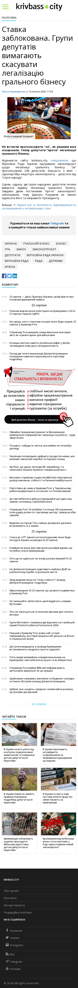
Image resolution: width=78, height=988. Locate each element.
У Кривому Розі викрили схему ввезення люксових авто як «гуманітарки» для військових (40, 334)
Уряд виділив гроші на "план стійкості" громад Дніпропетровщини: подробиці (37, 581)
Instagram (16, 945)
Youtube (15, 969)
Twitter (15, 938)
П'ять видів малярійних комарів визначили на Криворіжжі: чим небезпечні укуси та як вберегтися (40, 659)
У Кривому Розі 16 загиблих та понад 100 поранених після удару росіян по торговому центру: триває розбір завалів (42, 512)
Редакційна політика (18, 912)
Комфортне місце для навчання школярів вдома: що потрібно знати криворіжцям (40, 549)
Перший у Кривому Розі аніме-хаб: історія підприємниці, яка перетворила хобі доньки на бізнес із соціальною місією (41, 636)
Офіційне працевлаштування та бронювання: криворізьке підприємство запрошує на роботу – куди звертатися (42, 435)
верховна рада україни (45, 255)
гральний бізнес (36, 243)
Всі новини (39, 704)
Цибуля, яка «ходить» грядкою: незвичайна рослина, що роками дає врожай (41, 690)
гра (7, 249)
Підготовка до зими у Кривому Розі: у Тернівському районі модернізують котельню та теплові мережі (40, 489)
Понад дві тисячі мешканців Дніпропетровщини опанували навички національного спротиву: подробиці (38, 356)
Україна (11, 243)
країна (10, 266)
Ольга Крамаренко (14, 91)
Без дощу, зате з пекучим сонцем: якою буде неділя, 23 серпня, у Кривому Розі (42, 323)
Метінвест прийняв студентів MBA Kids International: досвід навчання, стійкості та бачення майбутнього (40, 479)
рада (38, 261)
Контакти (10, 898)
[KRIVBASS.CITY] (39, 7)
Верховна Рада (16, 261)
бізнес (61, 243)
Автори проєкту (14, 905)
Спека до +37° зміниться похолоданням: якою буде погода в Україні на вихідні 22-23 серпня (40, 539)
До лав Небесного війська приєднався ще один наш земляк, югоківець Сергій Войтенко (40, 500)
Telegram (57, 223)
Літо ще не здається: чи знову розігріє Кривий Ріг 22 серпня (40, 560)
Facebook (16, 930)
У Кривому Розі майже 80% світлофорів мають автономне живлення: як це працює (37, 669)
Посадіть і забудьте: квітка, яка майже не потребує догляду (40, 447)
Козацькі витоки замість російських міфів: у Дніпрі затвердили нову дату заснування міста (39, 344)
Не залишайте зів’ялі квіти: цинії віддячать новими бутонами (40, 602)
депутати (12, 255)
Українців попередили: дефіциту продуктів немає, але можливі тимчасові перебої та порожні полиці (42, 458)
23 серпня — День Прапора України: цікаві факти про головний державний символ (41, 298)
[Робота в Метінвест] (39, 396)
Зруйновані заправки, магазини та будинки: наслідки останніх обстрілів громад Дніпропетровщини (41, 680)
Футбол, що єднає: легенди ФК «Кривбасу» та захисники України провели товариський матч (37, 468)
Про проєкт (11, 891)
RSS (12, 954)
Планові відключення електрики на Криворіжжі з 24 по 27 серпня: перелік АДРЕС (42, 312)
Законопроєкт (44, 249)
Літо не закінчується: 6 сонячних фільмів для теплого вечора (41, 613)
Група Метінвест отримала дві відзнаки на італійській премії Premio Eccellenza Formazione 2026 (42, 624)
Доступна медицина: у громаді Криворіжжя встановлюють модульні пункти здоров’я (35, 648)
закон (21, 249)
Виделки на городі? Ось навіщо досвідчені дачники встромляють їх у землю (40, 524)
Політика (9, 17)
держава (55, 261)
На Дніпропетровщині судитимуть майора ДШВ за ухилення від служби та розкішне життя (39, 570)
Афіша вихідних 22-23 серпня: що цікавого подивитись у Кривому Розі (42, 592)
